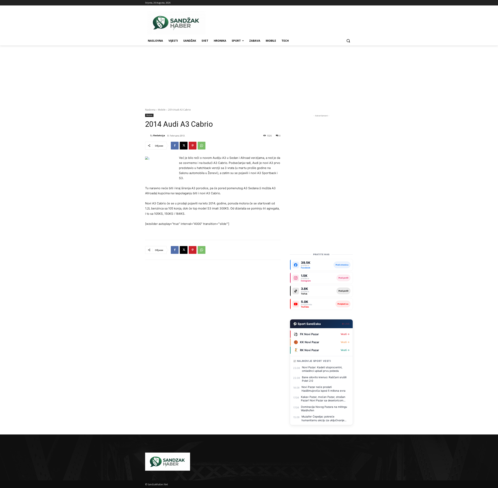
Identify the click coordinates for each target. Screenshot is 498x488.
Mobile (162, 109)
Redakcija (159, 135)
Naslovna (150, 109)
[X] (184, 145)
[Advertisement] (249, 74)
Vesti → (345, 334)
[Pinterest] (192, 145)
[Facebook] (175, 145)
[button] (348, 40)
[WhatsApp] (201, 145)
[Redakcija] (147, 135)
